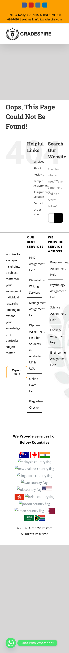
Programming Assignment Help (55, 268)
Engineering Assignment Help (55, 359)
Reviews (39, 174)
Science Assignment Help (55, 313)
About (37, 168)
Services (39, 161)
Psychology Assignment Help (55, 291)
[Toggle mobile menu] (61, 33)
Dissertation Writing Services (34, 286)
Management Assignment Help (34, 309)
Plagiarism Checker (34, 404)
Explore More (16, 372)
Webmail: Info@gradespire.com (42, 19)
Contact (38, 203)
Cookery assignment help (55, 336)
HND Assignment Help (34, 264)
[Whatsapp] (11, 643)
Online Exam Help (33, 385)
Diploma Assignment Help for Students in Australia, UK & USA (34, 346)
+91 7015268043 (37, 15)
